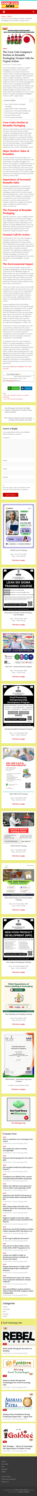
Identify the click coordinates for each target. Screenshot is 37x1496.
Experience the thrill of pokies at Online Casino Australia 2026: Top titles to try (18, 1230)
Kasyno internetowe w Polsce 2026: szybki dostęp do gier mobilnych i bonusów (16, 1268)
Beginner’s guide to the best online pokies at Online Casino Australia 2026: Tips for (18, 1220)
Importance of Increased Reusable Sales (18, 111)
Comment (6, 438)
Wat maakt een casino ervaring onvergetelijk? (15, 1150)
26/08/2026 (7, 1143)
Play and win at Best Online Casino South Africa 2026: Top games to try (16, 1247)
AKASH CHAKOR (23, 1492)
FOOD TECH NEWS (21, 1490)
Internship (6, 1309)
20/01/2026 (7, 1353)
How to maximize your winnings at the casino (18, 1140)
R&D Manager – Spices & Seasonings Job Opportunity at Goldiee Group (18, 1447)
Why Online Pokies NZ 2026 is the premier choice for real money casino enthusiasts (17, 1208)
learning (5, 1314)
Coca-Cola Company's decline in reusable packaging (16, 396)
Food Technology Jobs (12, 1323)
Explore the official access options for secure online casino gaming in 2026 (17, 1187)
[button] (30, 101)
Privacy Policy (6, 1476)
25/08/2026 (7, 1171)
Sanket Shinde (16, 64)
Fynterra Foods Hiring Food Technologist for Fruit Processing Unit (16, 1382)
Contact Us (5, 1482)
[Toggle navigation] (3, 12)
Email (5, 469)
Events (5, 1307)
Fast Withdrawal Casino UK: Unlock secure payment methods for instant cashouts (17, 1280)
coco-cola (7, 399)
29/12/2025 (7, 1419)
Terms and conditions (8, 1479)
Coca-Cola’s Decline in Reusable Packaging (15, 105)
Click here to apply (18, 625)
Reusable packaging (16, 399)
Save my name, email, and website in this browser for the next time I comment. (16, 488)
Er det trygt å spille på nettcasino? (16, 1238)
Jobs (4, 1311)
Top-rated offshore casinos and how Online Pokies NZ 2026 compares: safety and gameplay (18, 1291)
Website (5, 477)
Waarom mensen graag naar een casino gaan (18, 1159)
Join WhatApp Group (18, 1123)
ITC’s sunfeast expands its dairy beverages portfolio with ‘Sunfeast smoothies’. (18, 419)
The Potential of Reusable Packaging (16, 113)
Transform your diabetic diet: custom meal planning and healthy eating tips (17, 1178)
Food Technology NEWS (20, 1143)
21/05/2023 (7, 64)
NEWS (5, 48)
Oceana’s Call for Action (12, 115)
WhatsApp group (11, 380)
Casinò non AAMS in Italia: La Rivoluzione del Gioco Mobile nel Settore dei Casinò (15, 1257)
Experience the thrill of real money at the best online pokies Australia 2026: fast (17, 1197)
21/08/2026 (7, 1284)
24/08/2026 (7, 1213)
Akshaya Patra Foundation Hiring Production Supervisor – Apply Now (17, 1415)
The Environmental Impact (13, 117)
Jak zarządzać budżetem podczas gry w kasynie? (18, 1168)
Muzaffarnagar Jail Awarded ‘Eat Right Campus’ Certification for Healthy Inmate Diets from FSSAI (18, 410)
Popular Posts (10, 1134)
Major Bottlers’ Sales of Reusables (16, 108)
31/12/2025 (6, 1387)
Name (5, 460)
